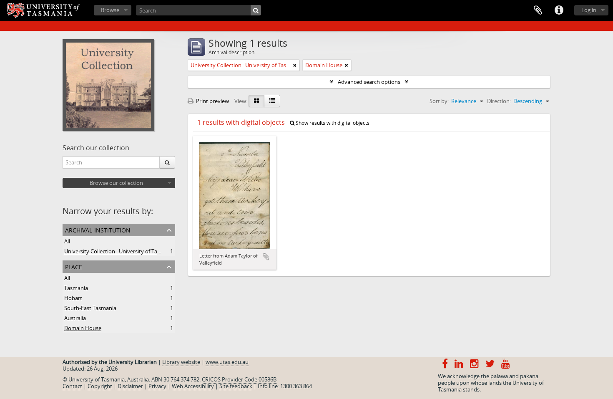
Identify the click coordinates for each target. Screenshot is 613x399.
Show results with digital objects (331, 122)
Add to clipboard (266, 257)
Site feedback (235, 386)
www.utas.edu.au (227, 362)
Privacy (157, 386)
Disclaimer (130, 386)
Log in (588, 10)
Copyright (100, 386)
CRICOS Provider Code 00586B (239, 379)
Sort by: (439, 101)
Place (73, 266)
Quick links (558, 10)
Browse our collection (116, 183)
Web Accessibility (193, 386)
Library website (181, 362)
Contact (72, 386)
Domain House (82, 328)
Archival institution (98, 229)
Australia (75, 318)
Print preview (212, 101)
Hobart (73, 298)
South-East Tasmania (90, 308)
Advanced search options (369, 82)
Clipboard (538, 10)
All (67, 241)
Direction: (499, 101)
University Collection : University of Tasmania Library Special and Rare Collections (164, 251)
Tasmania (76, 288)
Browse (110, 10)
